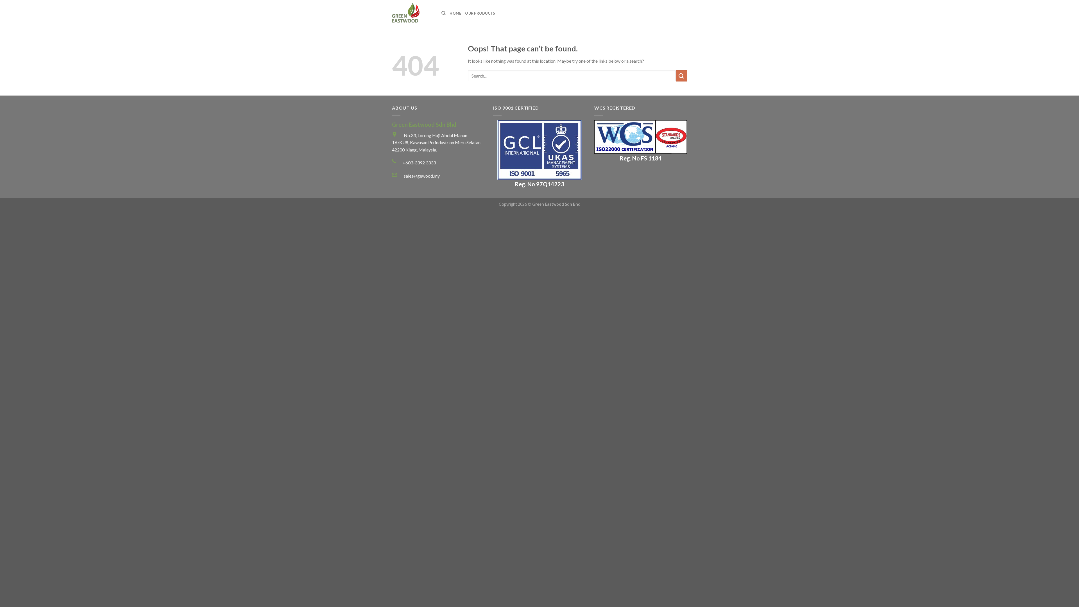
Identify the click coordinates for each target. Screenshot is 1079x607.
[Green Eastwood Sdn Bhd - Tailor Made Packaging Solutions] (412, 13)
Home (455, 13)
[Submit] (681, 75)
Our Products (480, 13)
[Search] (443, 13)
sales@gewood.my (422, 175)
